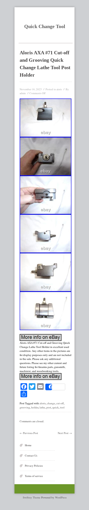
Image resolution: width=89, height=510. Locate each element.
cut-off (60, 403)
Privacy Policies (34, 465)
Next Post (65, 433)
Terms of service (34, 476)
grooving (25, 407)
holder (34, 407)
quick (55, 407)
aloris (59, 89)
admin (23, 93)
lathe (42, 407)
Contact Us (31, 455)
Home (28, 445)
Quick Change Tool (44, 26)
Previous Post (29, 433)
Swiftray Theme (32, 497)
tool (62, 407)
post (48, 407)
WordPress (61, 497)
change (51, 403)
